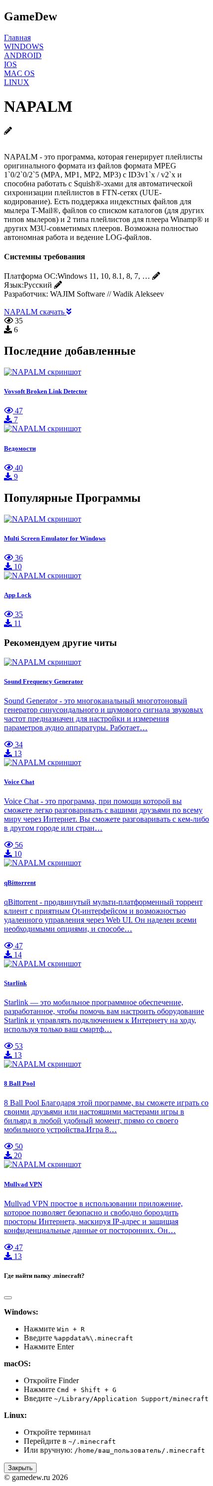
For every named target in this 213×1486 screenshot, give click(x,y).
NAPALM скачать (35, 312)
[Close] (8, 1297)
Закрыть (20, 1468)
